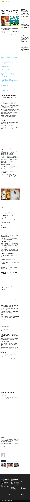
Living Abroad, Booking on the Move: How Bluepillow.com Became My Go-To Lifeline (24, 47)
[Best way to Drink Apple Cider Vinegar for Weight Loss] (16, 465)
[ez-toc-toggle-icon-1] (10, 55)
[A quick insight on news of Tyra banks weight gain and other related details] (2, 486)
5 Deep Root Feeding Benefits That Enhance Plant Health (24, 11)
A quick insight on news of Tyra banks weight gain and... (6, 486)
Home (1, 7)
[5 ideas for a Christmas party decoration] (12, 480)
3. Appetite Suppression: (5, 66)
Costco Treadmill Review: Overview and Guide (16, 488)
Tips (1, 5)
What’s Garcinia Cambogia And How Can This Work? (8, 59)
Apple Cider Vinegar (7, 7)
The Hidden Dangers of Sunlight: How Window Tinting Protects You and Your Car (25, 32)
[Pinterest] (23, 496)
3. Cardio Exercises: (5, 91)
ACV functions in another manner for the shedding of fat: (10, 62)
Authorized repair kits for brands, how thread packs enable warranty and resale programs (25, 21)
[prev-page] (1, 470)
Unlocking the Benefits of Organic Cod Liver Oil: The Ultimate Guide (25, 35)
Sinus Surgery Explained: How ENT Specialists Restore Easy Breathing (24, 17)
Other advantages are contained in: (7, 72)
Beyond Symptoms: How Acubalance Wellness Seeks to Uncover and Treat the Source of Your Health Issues (25, 42)
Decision (2, 93)
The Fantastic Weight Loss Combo (6, 79)
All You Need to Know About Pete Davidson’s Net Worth (6, 480)
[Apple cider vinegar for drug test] (10, 465)
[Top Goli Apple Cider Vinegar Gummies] (3, 465)
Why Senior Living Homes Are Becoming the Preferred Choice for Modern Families (25, 38)
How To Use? (5, 76)
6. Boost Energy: (4, 70)
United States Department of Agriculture (10, 183)
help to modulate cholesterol (6, 159)
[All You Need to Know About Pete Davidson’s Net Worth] (2, 480)
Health (3, 7)
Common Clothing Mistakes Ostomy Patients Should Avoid (25, 14)
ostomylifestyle (3, 14)
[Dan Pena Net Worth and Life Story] (2, 483)
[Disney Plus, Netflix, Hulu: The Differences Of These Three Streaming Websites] (12, 483)
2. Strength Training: (5, 90)
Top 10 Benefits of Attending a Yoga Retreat (25, 50)
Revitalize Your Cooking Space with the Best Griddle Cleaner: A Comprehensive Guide (25, 28)
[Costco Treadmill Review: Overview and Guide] (12, 488)
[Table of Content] (10, 54)
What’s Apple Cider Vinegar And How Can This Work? (8, 61)
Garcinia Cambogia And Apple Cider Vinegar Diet (8, 73)
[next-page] (2, 470)
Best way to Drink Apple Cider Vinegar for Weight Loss (16, 468)
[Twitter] (24, 496)
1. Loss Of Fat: (4, 63)
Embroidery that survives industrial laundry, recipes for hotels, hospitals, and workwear (25, 24)
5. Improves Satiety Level (5, 69)
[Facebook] (21, 496)
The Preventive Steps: (5, 85)
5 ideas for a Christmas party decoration (16, 480)
